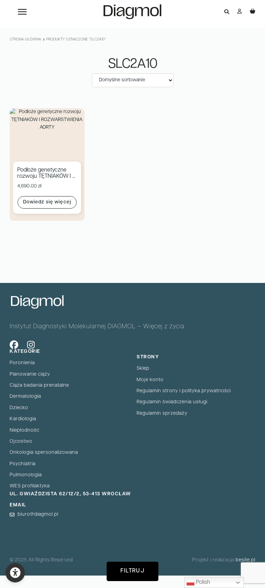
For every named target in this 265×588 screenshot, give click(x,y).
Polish (202, 582)
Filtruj (132, 571)
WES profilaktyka (30, 486)
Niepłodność (24, 430)
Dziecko (19, 408)
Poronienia (22, 363)
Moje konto (150, 380)
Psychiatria (23, 464)
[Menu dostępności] (15, 572)
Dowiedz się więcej (47, 202)
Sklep (143, 368)
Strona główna (25, 40)
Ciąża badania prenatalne (39, 385)
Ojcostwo (21, 441)
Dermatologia (25, 396)
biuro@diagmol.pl (38, 514)
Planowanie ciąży (30, 374)
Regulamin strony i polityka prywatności (184, 391)
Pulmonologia (26, 475)
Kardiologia (23, 419)
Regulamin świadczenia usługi (172, 402)
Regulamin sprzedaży (162, 413)
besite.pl (245, 560)
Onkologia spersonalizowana (44, 452)
